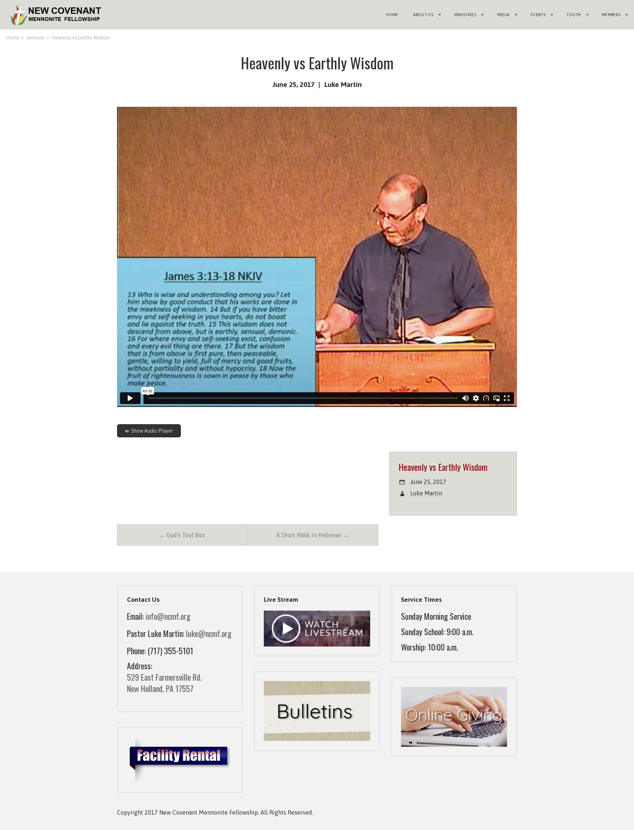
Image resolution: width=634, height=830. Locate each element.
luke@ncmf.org (209, 633)
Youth (573, 14)
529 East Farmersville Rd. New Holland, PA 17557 (164, 682)
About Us (423, 14)
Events (538, 14)
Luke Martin (343, 84)
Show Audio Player (151, 431)
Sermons (35, 37)
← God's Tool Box (182, 535)
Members (611, 14)
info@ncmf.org (168, 616)
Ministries (465, 14)
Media (503, 14)
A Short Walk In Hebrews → (312, 535)
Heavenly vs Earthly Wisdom (81, 37)
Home (392, 14)
